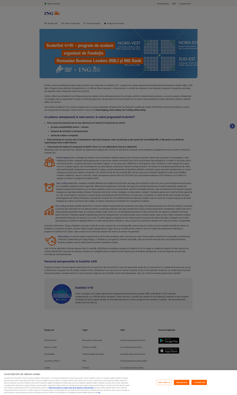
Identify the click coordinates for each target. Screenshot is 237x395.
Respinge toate (181, 382)
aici (99, 392)
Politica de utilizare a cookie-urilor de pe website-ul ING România (71, 388)
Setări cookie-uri (164, 382)
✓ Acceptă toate (199, 382)
